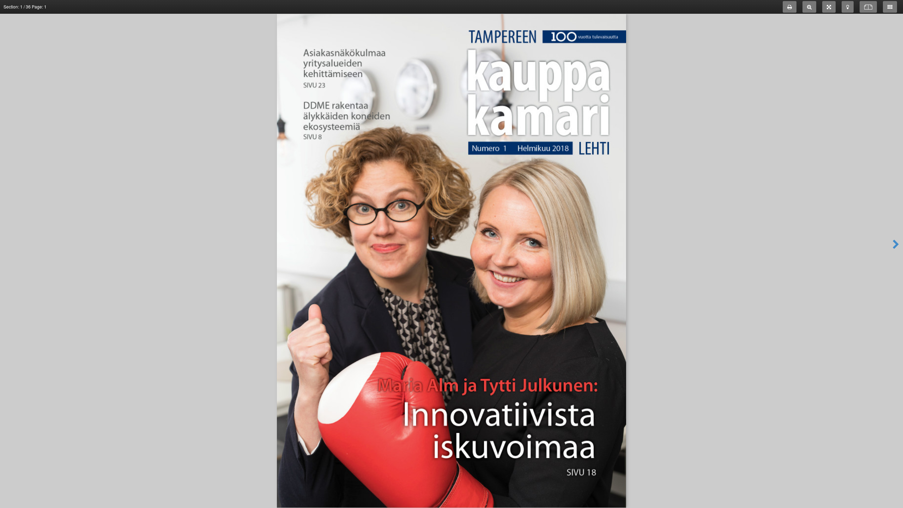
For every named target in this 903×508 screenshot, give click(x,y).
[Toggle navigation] (890, 7)
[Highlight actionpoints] (848, 7)
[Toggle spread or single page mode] (868, 7)
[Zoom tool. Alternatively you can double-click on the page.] (809, 7)
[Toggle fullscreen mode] (829, 7)
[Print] (789, 7)
